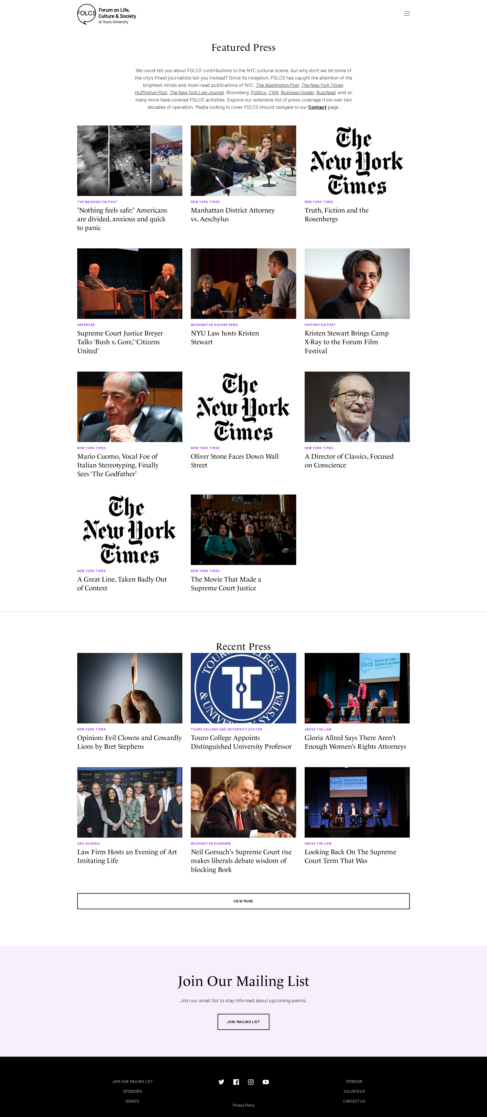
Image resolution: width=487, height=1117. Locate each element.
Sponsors (132, 1091)
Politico (258, 92)
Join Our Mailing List (132, 1081)
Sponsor (354, 1081)
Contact (317, 107)
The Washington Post (277, 85)
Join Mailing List (243, 1021)
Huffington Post (151, 92)
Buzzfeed (325, 92)
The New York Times (322, 85)
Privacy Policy (243, 1105)
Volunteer (354, 1091)
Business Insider (297, 92)
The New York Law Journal (196, 92)
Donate (133, 1101)
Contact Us (354, 1101)
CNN (273, 92)
